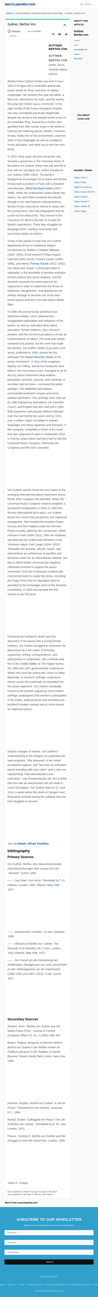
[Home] (20, 4)
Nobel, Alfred (26, 843)
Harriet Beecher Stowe (39, 357)
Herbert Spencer (49, 250)
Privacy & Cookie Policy (56, 1285)
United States (28, 663)
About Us (12, 1285)
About (80, 49)
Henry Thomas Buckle (35, 263)
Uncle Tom (35, 1056)
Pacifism (43, 843)
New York (53, 885)
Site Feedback (35, 1285)
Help (22, 1285)
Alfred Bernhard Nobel (38, 188)
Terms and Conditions (80, 1285)
